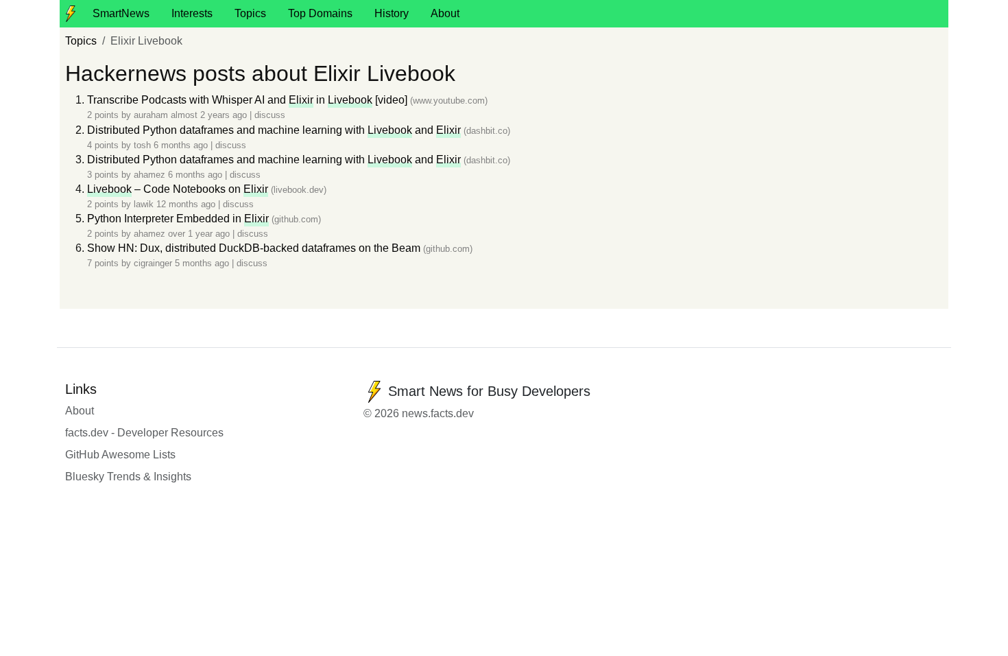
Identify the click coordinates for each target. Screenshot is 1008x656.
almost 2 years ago (210, 115)
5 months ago (203, 263)
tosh (142, 145)
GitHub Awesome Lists (120, 454)
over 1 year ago (200, 234)
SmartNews (121, 13)
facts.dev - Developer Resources (144, 432)
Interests (192, 13)
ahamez (149, 174)
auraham (151, 115)
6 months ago (182, 145)
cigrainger (153, 263)
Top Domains (320, 13)
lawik (144, 204)
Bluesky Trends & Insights (128, 476)
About (445, 13)
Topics (250, 13)
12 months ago (187, 204)
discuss (269, 115)
